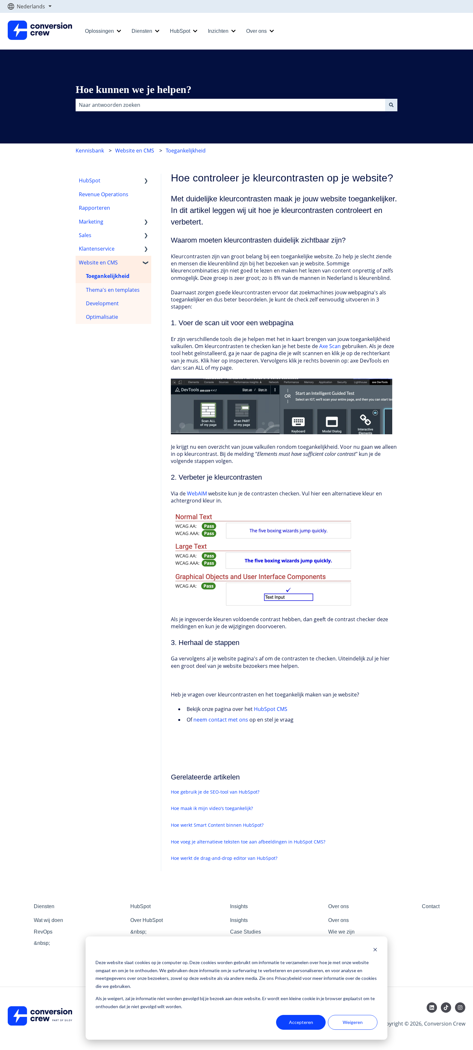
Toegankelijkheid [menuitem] (107, 276)
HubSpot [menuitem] (89, 180)
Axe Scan (330, 346)
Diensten (142, 31)
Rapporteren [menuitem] (94, 207)
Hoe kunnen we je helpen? (133, 89)
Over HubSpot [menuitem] (146, 920)
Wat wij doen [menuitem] (48, 920)
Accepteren (301, 1022)
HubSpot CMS (270, 709)
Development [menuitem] (102, 303)
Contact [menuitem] (431, 906)
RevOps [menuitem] (43, 932)
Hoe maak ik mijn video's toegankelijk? (212, 808)
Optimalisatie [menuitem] (102, 316)
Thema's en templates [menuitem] (113, 289)
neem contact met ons (220, 719)
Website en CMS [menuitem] (98, 262)
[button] (146, 181)
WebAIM (197, 493)
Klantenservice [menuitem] (97, 248)
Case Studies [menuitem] (245, 932)
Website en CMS (134, 150)
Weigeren (353, 1022)
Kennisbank (90, 150)
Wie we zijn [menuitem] (341, 932)
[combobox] (230, 105)
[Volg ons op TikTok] (446, 1007)
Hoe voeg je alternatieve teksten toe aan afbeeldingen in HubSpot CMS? (248, 842)
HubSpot (180, 31)
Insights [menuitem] (239, 906)
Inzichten (218, 31)
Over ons (256, 31)
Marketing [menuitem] (91, 221)
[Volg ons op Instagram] (460, 1007)
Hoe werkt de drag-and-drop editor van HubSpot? (224, 858)
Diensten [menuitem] (44, 906)
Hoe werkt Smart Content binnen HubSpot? (217, 825)
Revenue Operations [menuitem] (103, 194)
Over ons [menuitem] (338, 906)
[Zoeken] (391, 105)
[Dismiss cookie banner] (375, 950)
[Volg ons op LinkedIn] (432, 1007)
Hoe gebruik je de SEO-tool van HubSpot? (215, 792)
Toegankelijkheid (186, 150)
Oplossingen (99, 31)
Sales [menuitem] (85, 235)
